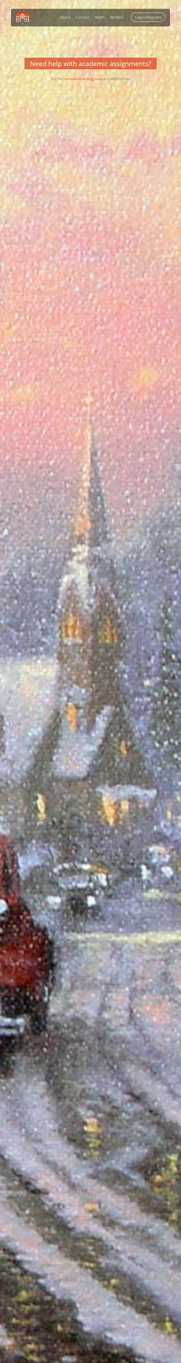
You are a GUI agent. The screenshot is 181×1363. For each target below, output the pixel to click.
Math (100, 17)
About (64, 17)
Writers (116, 17)
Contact (83, 17)
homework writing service (84, 78)
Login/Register (148, 17)
